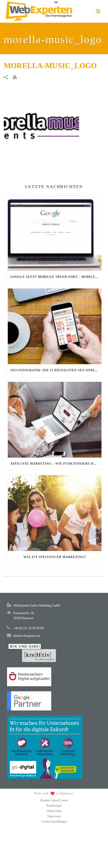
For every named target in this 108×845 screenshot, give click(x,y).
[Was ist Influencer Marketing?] (54, 513)
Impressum (54, 816)
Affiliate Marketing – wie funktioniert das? (55, 463)
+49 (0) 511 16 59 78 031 (28, 628)
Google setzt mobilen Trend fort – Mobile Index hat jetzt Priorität (55, 277)
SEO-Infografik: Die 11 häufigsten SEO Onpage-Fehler (55, 370)
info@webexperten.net (26, 636)
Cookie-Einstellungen (54, 821)
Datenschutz (54, 811)
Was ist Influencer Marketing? (54, 557)
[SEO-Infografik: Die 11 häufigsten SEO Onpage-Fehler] (54, 326)
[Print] (17, 77)
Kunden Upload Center (54, 800)
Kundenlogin (54, 805)
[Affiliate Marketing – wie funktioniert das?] (54, 420)
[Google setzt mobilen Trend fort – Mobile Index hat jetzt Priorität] (54, 233)
